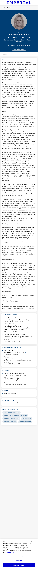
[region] (19, 553)
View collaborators (19, 49)
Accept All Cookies (19, 565)
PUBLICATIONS (14, 54)
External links (23, 45)
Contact (12, 45)
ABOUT (4, 54)
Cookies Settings (19, 556)
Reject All (19, 560)
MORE (23, 54)
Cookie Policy (10, 552)
